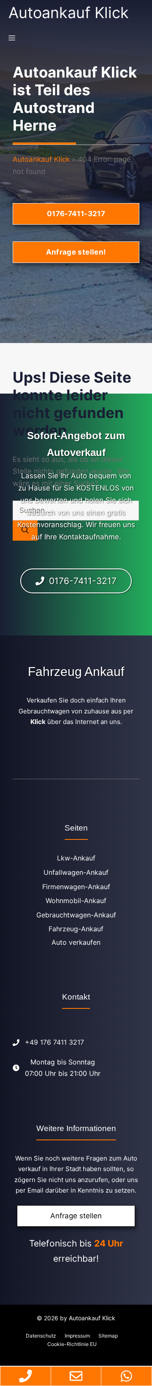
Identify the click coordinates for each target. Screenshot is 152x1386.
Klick (38, 722)
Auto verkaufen (76, 942)
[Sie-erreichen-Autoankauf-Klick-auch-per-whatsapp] (126, 1376)
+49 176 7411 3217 (54, 1042)
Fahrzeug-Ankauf (76, 929)
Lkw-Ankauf (76, 858)
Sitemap (108, 1335)
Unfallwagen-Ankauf (76, 872)
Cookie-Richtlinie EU (72, 1344)
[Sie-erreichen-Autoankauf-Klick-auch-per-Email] (76, 1376)
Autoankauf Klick (68, 12)
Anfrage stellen (76, 1216)
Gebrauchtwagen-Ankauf (76, 915)
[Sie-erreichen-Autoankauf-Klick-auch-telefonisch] (25, 1376)
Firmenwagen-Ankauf (76, 886)
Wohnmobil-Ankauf (76, 900)
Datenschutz (41, 1335)
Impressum (77, 1335)
